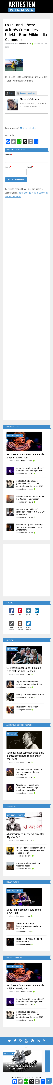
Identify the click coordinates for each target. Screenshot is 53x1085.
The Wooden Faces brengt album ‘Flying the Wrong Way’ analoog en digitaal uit (30, 850)
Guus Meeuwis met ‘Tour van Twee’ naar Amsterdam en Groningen (29, 772)
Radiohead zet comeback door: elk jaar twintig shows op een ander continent (25, 756)
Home (15, 1077)
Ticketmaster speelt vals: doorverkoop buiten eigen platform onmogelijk (28, 787)
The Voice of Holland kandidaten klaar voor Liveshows (21, 1067)
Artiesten (11, 649)
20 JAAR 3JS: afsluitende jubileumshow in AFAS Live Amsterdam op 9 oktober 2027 (29, 483)
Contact (37, 1077)
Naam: (8, 167)
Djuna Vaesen (25, 674)
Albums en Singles (15, 815)
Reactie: (8, 154)
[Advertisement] (26, 310)
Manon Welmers (25, 44)
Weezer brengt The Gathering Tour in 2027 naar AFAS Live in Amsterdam (29, 527)
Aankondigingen (14, 435)
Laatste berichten (27, 93)
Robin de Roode (26, 841)
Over (11, 93)
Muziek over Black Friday (27, 707)
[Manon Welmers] (12, 110)
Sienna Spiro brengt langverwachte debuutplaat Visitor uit (29, 926)
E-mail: (30, 167)
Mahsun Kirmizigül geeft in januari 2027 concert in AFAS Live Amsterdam (31, 512)
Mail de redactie (28, 128)
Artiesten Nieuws (26, 461)
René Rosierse (25, 856)
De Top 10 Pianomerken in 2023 (30, 695)
